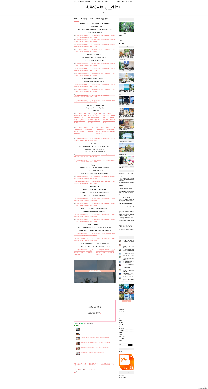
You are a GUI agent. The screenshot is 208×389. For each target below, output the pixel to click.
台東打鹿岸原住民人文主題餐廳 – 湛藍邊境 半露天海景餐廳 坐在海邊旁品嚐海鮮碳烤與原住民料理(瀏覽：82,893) (126, 184)
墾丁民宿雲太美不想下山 (95, 271)
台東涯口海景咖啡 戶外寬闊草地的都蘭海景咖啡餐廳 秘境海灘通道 (128, 279)
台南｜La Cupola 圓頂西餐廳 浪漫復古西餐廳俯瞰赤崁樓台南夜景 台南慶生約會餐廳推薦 (128, 266)
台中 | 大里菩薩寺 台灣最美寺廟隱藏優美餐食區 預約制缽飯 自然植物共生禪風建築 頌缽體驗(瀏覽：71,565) (126, 179)
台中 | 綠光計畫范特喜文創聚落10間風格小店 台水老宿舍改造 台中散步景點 (128, 270)
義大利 (118, 1)
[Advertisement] (95, 290)
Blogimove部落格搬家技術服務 (202, 388)
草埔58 (106, 371)
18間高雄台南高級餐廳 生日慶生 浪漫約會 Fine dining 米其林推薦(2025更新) (128, 246)
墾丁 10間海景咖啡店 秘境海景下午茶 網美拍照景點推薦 (93, 364)
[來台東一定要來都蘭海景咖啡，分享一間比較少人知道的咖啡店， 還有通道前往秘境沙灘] (126, 297)
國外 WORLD (105, 1)
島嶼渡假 (123, 1)
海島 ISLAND (121, 338)
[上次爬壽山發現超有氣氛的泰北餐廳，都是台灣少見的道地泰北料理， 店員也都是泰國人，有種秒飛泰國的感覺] (131, 291)
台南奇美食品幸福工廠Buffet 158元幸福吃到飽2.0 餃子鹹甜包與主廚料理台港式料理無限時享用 (128, 242)
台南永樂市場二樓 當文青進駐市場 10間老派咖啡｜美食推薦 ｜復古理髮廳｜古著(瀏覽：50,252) (126, 188)
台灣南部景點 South (122, 309)
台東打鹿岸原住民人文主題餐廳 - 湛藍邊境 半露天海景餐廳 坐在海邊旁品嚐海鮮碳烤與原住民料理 (128, 275)
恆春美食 (99, 371)
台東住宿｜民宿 (122, 324)
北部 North (121, 330)
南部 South (121, 322)
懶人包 (99, 1)
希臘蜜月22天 (112, 1)
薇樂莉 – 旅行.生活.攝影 (104, 7)
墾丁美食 (89, 371)
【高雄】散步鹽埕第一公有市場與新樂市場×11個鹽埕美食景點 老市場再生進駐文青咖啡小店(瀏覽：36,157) (126, 211)
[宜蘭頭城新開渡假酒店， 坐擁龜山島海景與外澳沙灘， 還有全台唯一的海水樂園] (126, 286)
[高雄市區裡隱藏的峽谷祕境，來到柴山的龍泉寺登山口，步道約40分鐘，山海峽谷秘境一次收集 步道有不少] (121, 297)
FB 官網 (94, 310)
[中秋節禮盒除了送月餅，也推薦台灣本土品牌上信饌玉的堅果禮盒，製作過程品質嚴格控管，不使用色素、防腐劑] (126, 291)
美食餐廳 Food (80, 369)
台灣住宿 (120, 320)
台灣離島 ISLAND (122, 318)
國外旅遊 (120, 334)
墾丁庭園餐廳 (85, 371)
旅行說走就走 (81, 1)
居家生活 (120, 340)
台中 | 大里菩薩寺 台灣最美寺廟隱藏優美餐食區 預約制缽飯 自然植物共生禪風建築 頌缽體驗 (128, 250)
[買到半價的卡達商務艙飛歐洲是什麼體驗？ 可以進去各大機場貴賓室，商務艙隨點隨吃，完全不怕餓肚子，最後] (121, 286)
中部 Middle (121, 328)
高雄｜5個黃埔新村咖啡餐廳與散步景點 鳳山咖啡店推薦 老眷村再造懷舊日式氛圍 (128, 258)
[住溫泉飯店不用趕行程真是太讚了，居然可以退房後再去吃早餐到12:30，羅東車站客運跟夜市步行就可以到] (121, 291)
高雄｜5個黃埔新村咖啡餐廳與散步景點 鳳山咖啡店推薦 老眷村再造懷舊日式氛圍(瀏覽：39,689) (126, 193)
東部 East (121, 332)
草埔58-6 (109, 371)
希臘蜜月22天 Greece (123, 336)
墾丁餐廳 (92, 371)
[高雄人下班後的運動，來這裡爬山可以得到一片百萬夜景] (131, 286)
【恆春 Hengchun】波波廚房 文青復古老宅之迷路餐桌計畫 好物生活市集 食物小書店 (80, 364)
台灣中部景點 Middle (123, 314)
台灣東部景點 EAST (122, 312)
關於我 (75, 1)
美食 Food (87, 1)
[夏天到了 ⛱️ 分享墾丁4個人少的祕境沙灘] (131, 297)
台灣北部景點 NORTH (123, 316)
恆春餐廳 (103, 371)
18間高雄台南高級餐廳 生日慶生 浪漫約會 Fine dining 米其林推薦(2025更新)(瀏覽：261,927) (126, 175)
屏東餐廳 (96, 371)
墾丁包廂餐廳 (80, 371)
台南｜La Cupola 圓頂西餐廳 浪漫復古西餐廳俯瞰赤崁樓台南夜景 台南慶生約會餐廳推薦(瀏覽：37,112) (126, 200)
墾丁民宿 (121, 326)
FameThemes (132, 385)
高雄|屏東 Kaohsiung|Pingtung (89, 369)
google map (99, 313)
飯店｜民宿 (94, 1)
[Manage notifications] (205, 386)
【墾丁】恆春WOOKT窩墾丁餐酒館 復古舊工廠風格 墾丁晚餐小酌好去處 (107, 364)
